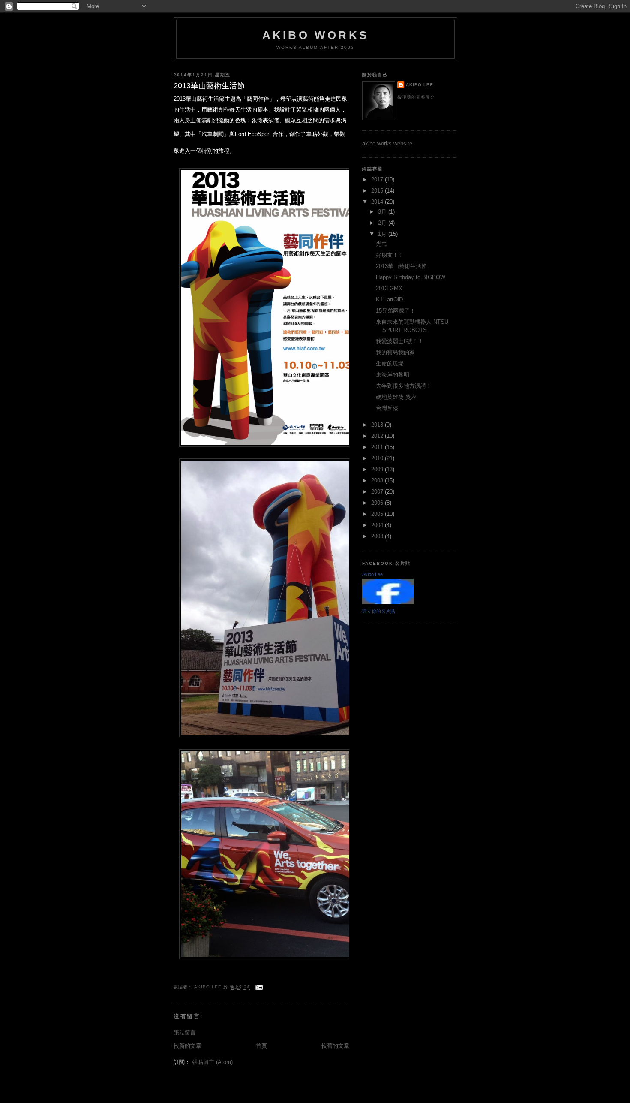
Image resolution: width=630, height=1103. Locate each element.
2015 (378, 190)
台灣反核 (387, 408)
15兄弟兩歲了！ (395, 310)
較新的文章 (187, 1046)
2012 (378, 436)
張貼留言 (185, 1032)
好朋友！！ (390, 255)
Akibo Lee (419, 84)
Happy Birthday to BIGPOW (410, 277)
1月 (383, 234)
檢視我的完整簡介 (416, 97)
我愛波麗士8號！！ (399, 341)
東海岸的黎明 (392, 374)
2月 (383, 223)
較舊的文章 (335, 1046)
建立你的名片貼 (378, 611)
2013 (378, 425)
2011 (378, 447)
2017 (378, 179)
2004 (378, 525)
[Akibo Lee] (388, 602)
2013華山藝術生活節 (401, 266)
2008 (378, 480)
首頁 (261, 1046)
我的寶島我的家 (395, 352)
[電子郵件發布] (259, 987)
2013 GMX (389, 288)
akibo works (315, 35)
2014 (378, 202)
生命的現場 (390, 363)
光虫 (381, 244)
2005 (378, 514)
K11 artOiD (389, 299)
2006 (378, 503)
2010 (378, 458)
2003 (378, 536)
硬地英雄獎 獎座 (396, 397)
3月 (383, 211)
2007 (378, 491)
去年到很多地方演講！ (404, 386)
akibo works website (387, 143)
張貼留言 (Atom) (212, 1062)
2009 (378, 469)
